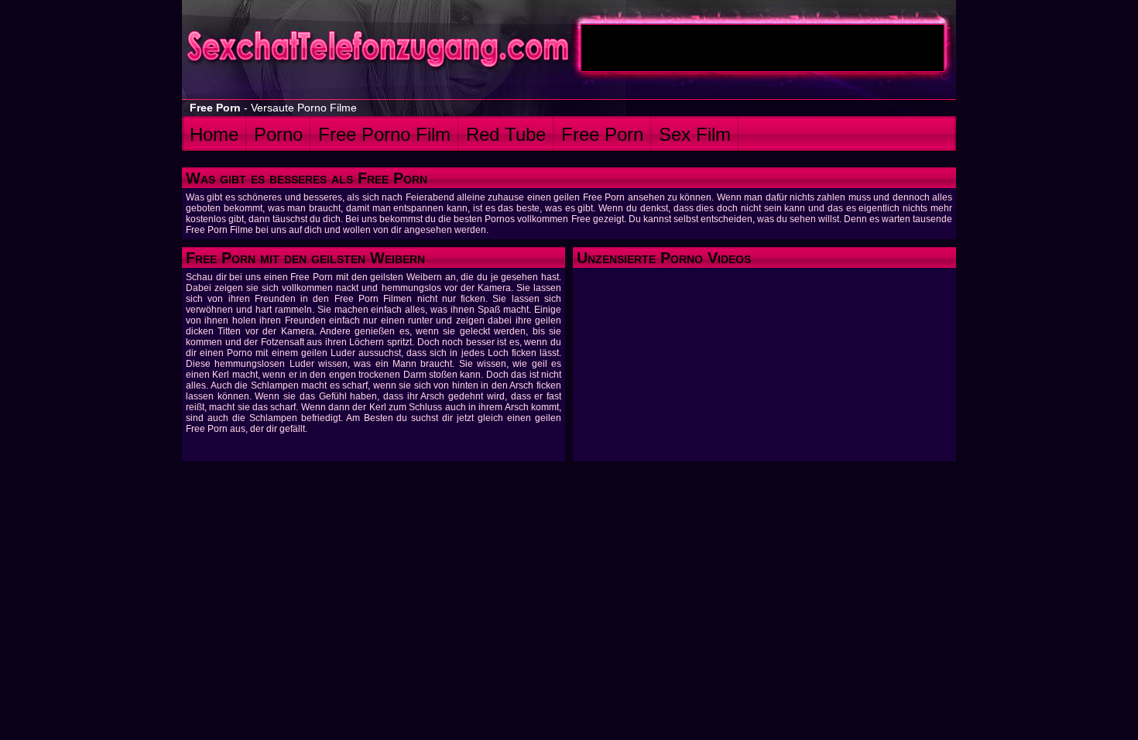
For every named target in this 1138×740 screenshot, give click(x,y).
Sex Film (695, 134)
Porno (278, 134)
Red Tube (506, 134)
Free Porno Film (384, 134)
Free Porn (602, 134)
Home (214, 134)
